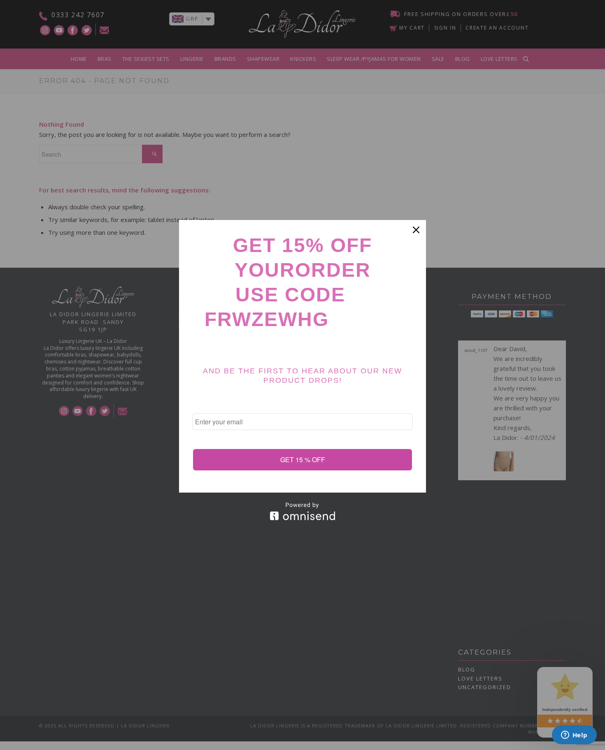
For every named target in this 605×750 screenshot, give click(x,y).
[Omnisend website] (302, 511)
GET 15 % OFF (302, 459)
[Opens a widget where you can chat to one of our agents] (574, 735)
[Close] (416, 230)
